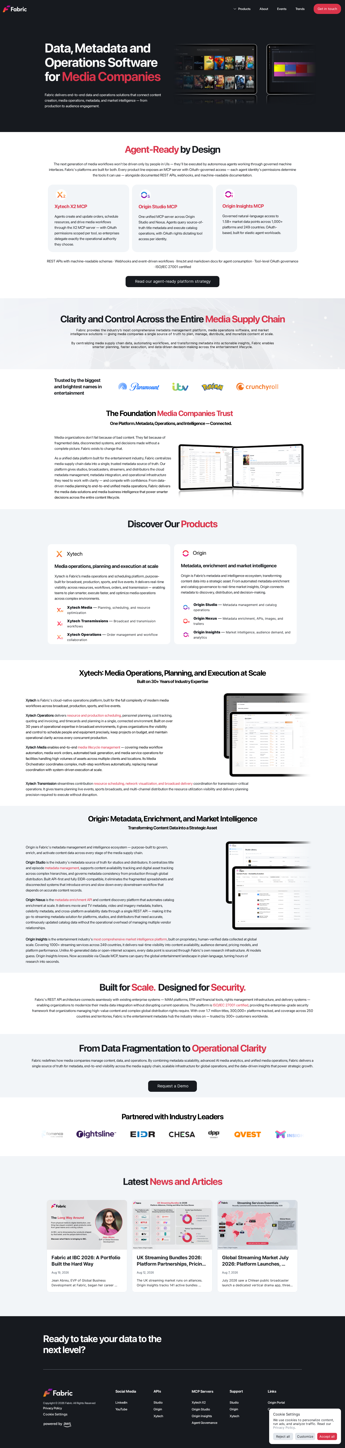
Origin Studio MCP (158, 206)
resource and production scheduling (94, 715)
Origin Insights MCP (243, 206)
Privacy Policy (284, 1428)
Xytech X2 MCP (71, 206)
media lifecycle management (99, 747)
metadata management (62, 868)
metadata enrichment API (73, 900)
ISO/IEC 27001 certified (230, 1005)
